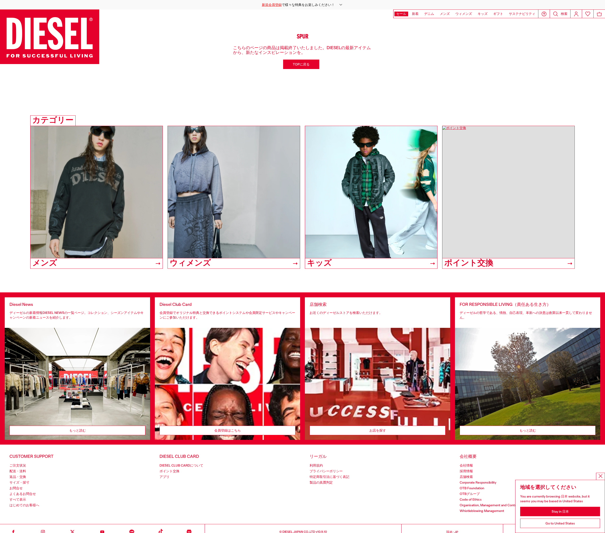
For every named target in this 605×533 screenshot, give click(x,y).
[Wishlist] (587, 13)
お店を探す (377, 430)
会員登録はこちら (227, 430)
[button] (302, 4)
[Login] (576, 13)
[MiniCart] (599, 13)
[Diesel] (49, 36)
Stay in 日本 (560, 511)
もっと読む (77, 430)
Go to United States (560, 523)
